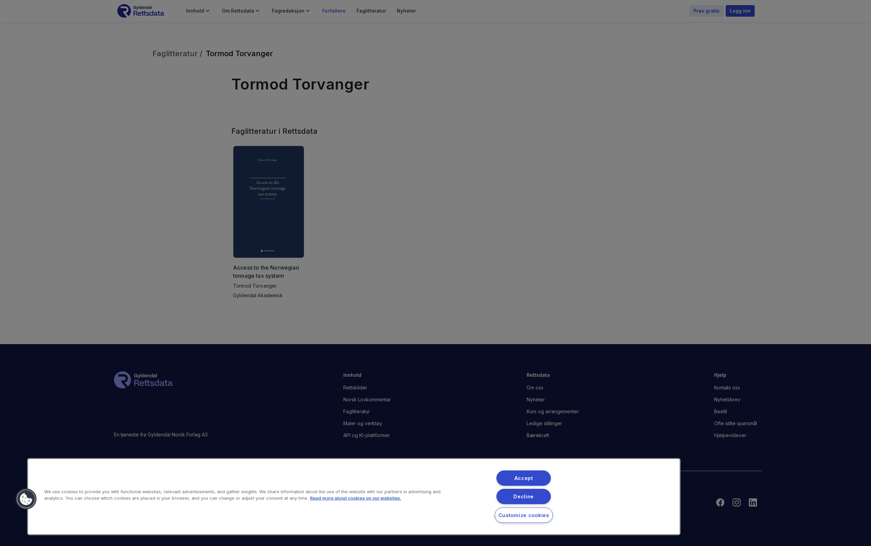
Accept (523, 478)
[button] (26, 499)
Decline (523, 496)
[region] (353, 496)
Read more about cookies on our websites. (355, 498)
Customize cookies (523, 515)
